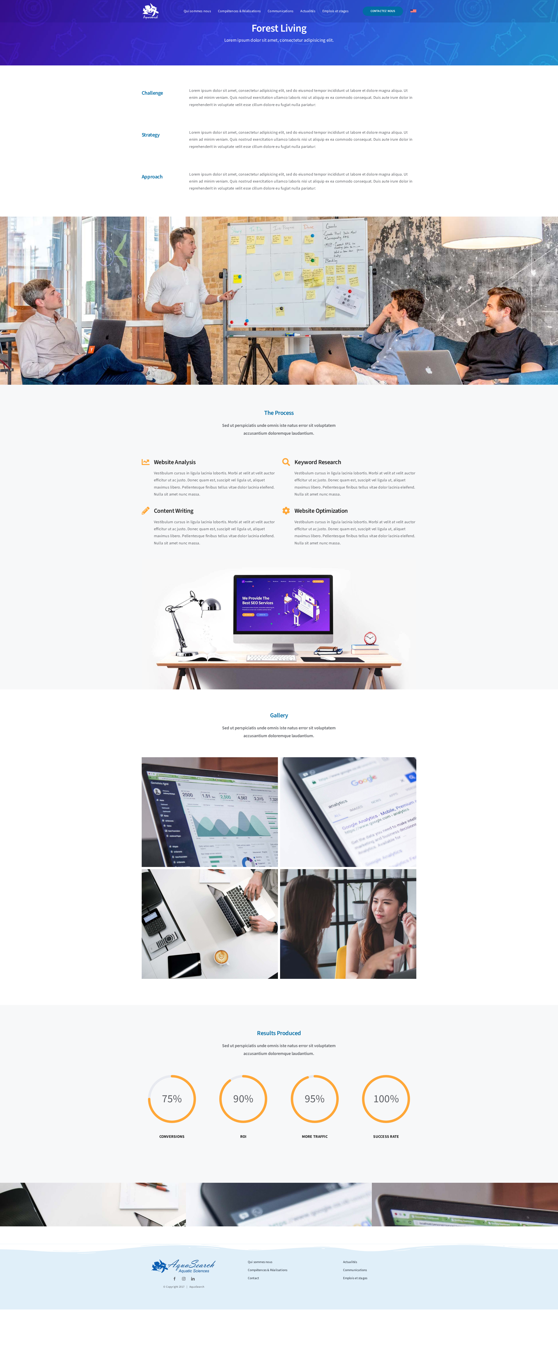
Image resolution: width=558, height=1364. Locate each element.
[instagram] (183, 1278)
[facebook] (174, 1278)
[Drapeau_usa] (413, 11)
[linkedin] (192, 1278)
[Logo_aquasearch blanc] (150, 4)
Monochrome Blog (139, 1204)
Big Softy (511, 1204)
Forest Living (325, 1204)
